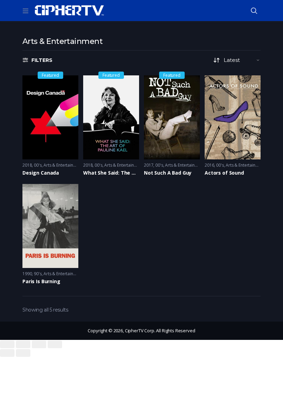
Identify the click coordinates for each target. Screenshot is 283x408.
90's (37, 274)
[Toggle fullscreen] (39, 344)
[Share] (23, 344)
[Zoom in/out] (55, 344)
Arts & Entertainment (63, 165)
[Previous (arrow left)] (7, 353)
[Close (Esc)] (7, 344)
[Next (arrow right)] (23, 353)
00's (37, 165)
